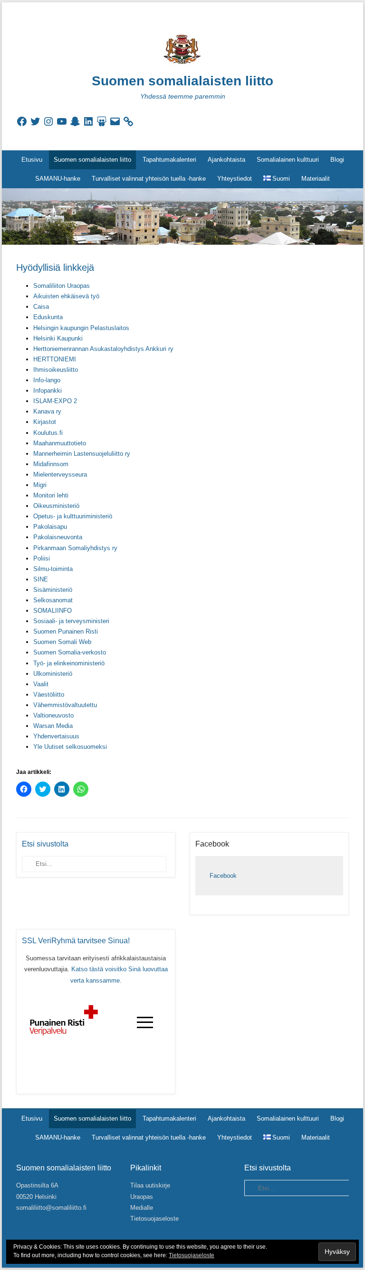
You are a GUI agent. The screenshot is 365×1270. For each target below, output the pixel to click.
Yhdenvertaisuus (56, 736)
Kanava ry (47, 411)
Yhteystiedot (234, 178)
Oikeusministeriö (56, 505)
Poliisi (41, 558)
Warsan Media (53, 725)
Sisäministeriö (52, 589)
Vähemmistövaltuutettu (65, 705)
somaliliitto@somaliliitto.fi (51, 1207)
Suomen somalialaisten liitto (182, 81)
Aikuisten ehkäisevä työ (66, 296)
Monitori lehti (50, 495)
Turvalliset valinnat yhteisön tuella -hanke (149, 178)
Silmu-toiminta (53, 568)
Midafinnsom (50, 464)
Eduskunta (48, 317)
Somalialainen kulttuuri (288, 159)
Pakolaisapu (50, 526)
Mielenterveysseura (60, 474)
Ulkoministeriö (52, 673)
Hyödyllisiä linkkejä (55, 267)
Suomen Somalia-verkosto (69, 652)
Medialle (141, 1207)
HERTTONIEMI (54, 359)
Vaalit (40, 684)
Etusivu (31, 159)
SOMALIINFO (52, 610)
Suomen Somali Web (62, 641)
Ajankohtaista (226, 159)
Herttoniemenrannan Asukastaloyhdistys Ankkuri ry (103, 348)
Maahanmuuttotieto (59, 443)
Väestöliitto (48, 694)
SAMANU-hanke (57, 178)
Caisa (41, 306)
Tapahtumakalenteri (169, 159)
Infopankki (47, 390)
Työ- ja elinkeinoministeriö (69, 663)
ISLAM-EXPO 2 (55, 401)
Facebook (212, 844)
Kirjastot (44, 421)
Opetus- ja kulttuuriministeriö (72, 516)
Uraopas (141, 1196)
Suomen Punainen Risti (65, 631)
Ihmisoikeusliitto (55, 369)
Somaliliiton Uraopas (61, 285)
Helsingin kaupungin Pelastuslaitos (81, 327)
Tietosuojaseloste (154, 1218)
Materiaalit (315, 178)
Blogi (337, 159)
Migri (40, 484)
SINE (40, 579)
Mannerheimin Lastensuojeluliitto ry (81, 453)
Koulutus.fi (48, 432)
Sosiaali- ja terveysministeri (71, 621)
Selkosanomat (53, 600)
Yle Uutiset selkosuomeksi (70, 746)
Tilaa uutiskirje (150, 1185)
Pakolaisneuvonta (57, 537)
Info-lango (46, 380)
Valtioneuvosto (53, 715)
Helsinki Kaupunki (58, 338)
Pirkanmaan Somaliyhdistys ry (75, 548)
